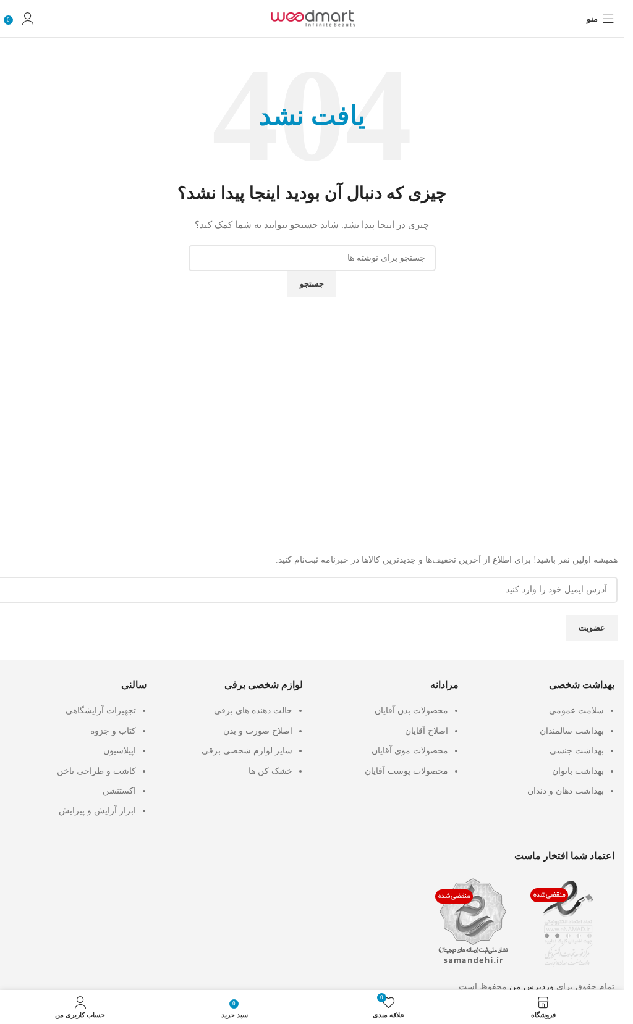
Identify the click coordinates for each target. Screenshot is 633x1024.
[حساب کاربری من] (27, 18)
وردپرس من (531, 986)
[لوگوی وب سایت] (312, 17)
